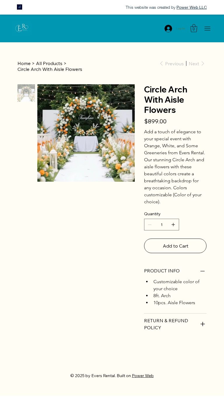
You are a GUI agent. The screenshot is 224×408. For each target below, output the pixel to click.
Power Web (143, 375)
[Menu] (207, 28)
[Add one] (173, 224)
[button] (193, 28)
